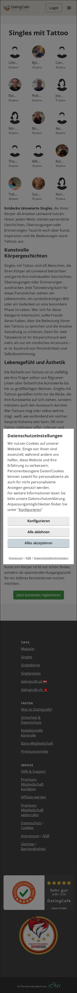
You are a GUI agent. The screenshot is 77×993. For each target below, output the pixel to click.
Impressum (16, 558)
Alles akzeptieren (38, 543)
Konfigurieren (30, 509)
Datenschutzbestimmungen (51, 558)
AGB (28, 558)
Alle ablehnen (39, 532)
